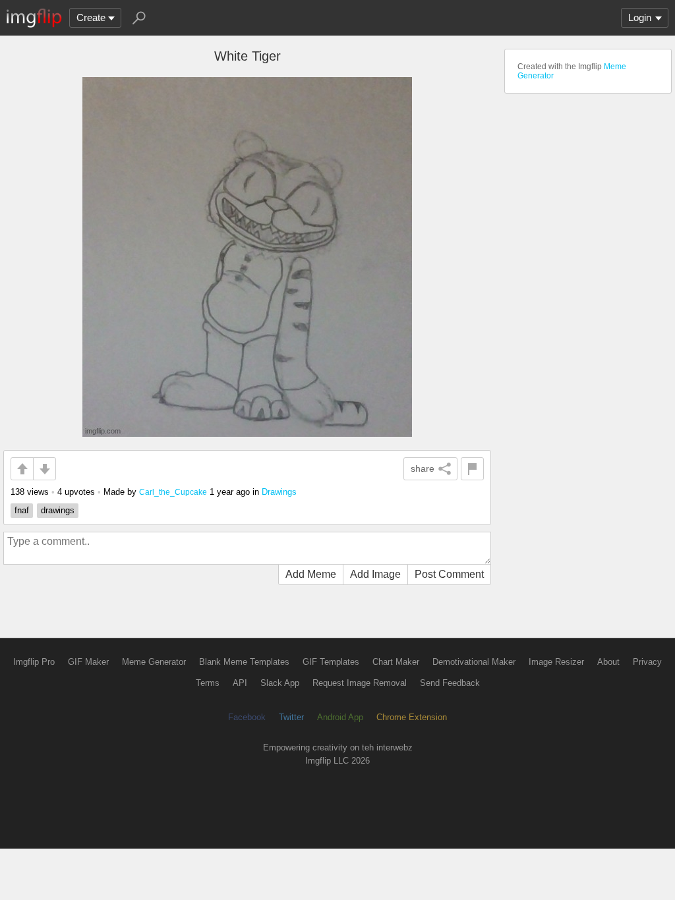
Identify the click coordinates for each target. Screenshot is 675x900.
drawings (57, 510)
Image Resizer (556, 662)
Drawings (279, 492)
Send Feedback (450, 683)
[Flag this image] (472, 468)
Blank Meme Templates (244, 662)
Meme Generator (154, 662)
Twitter (291, 717)
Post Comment (449, 574)
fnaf (22, 510)
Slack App (279, 683)
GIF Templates (331, 662)
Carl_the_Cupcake (173, 492)
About (608, 662)
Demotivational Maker (473, 662)
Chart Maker (395, 662)
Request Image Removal (359, 683)
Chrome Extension (411, 717)
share (422, 468)
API (240, 683)
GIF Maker (88, 662)
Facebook (247, 717)
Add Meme (310, 574)
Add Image (375, 574)
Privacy (647, 662)
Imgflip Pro (34, 662)
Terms (208, 683)
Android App (340, 717)
